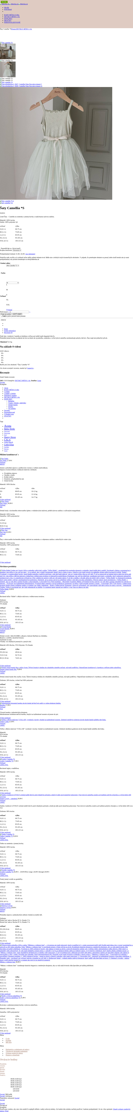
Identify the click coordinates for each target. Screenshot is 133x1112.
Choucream (7, 431)
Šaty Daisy (4, 503)
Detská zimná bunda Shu (8, 669)
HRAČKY (7, 20)
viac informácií (30, 254)
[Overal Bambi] (66, 627)
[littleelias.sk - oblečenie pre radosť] (14, 4)
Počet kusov (4, 312)
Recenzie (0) (8, 332)
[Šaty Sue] (66, 530)
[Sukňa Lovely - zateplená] (66, 796)
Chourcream (7, 433)
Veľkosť (3, 296)
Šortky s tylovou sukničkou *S (10, 998)
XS (3, 464)
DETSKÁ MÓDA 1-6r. (12, 17)
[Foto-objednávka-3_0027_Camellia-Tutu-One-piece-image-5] (21, 84)
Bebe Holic (9, 429)
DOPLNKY (8, 19)
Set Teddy (3, 460)
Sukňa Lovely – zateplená (8, 798)
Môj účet (9, 1042)
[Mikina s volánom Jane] (66, 952)
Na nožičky (12, 408)
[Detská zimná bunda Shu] (66, 668)
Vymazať (9, 310)
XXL (6, 765)
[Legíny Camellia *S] (66, 759)
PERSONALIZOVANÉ (12, 22)
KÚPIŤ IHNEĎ (17, 314)
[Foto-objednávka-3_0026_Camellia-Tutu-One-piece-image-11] (21, 86)
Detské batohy (13, 405)
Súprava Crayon (5, 907)
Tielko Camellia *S (6, 836)
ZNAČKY (7, 416)
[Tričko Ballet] (66, 579)
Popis (6, 329)
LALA (7, 440)
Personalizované (9, 412)
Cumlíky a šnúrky (10, 393)
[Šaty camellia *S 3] (56, 199)
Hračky (10, 407)
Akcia (6, 388)
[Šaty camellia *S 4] (7, 201)
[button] (8, 1035)
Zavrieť (2, 382)
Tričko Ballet (4, 589)
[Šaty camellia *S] (6, 43)
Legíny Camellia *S (7, 761)
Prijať (7, 1111)
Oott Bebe (6, 447)
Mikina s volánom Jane (8, 962)
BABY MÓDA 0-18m (11, 390)
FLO (5, 435)
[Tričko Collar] (66, 720)
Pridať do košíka (6, 314)
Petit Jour (6, 449)
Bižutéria (11, 401)
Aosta (39, 380)
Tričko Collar (4, 721)
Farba (3, 273)
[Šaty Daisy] (66, 501)
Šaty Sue (3, 532)
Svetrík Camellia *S (7, 872)
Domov (13, 29)
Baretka (3, 705)
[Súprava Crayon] (66, 906)
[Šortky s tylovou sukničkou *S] (66, 996)
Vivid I (5, 450)
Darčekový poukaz (10, 395)
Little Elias (9, 444)
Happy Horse (10, 437)
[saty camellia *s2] (6, 203)
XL (3, 593)
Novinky (7, 410)
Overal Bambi (5, 629)
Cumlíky (7, 392)
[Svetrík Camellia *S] (66, 870)
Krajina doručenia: (6, 250)
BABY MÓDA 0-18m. (11, 15)
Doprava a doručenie (12, 1055)
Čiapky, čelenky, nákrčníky (17, 403)
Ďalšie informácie (10, 331)
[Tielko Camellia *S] (66, 834)
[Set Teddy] (66, 459)
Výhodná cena (9, 414)
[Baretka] (66, 703)
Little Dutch (8, 442)
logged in (30, 368)
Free (1, 709)
